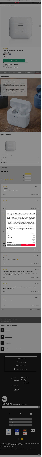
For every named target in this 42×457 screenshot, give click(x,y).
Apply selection (14, 244)
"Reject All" (16, 219)
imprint (8, 230)
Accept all (28, 244)
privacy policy (29, 229)
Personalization (9, 239)
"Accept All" (17, 223)
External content (9, 242)
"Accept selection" (9, 227)
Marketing (8, 237)
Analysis (8, 235)
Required (8, 232)
